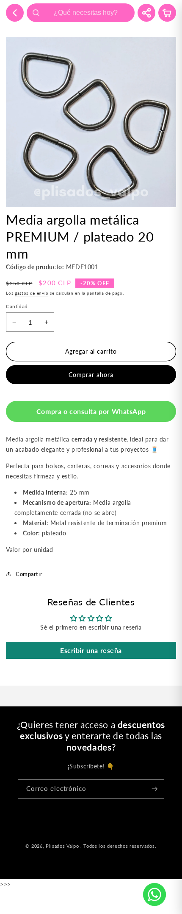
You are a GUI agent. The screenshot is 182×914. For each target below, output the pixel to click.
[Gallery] (91, 122)
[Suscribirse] (155, 789)
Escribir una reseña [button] (91, 650)
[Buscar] (36, 12)
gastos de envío (31, 293)
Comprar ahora (91, 374)
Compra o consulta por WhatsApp (91, 411)
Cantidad (17, 306)
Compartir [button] (29, 574)
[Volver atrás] (15, 13)
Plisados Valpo (62, 846)
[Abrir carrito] (167, 13)
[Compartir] (146, 13)
